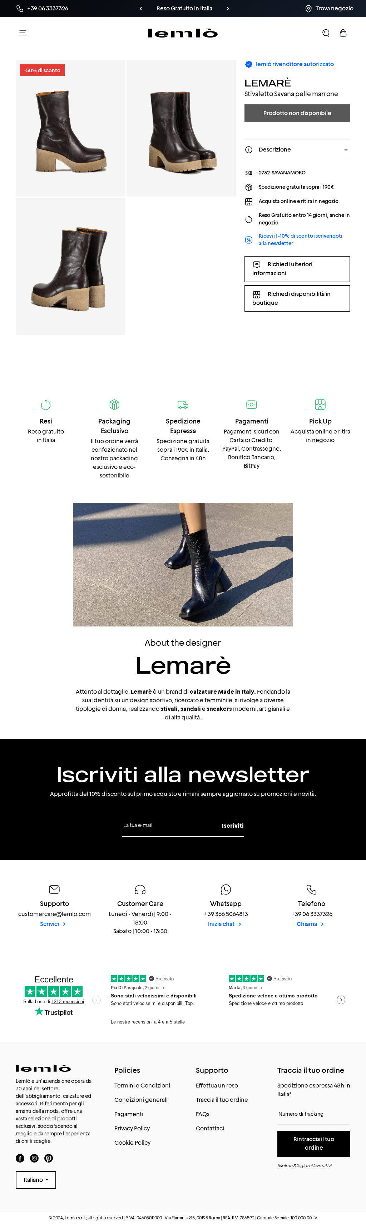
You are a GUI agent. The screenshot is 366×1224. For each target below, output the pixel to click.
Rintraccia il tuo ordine (313, 1143)
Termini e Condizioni (142, 1085)
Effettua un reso (217, 1085)
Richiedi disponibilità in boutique (291, 298)
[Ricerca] (326, 33)
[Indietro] (141, 8)
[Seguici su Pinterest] (48, 1158)
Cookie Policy (132, 1142)
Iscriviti (233, 825)
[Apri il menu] (23, 33)
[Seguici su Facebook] (20, 1158)
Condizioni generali (141, 1099)
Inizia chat (222, 924)
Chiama (307, 924)
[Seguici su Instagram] (34, 1158)
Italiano (34, 1179)
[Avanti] (228, 8)
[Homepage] (182, 32)
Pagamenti (128, 1114)
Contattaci (210, 1128)
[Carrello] (343, 33)
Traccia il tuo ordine (222, 1099)
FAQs (202, 1114)
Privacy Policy (132, 1128)
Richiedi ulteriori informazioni (282, 269)
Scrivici (50, 924)
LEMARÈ (267, 83)
